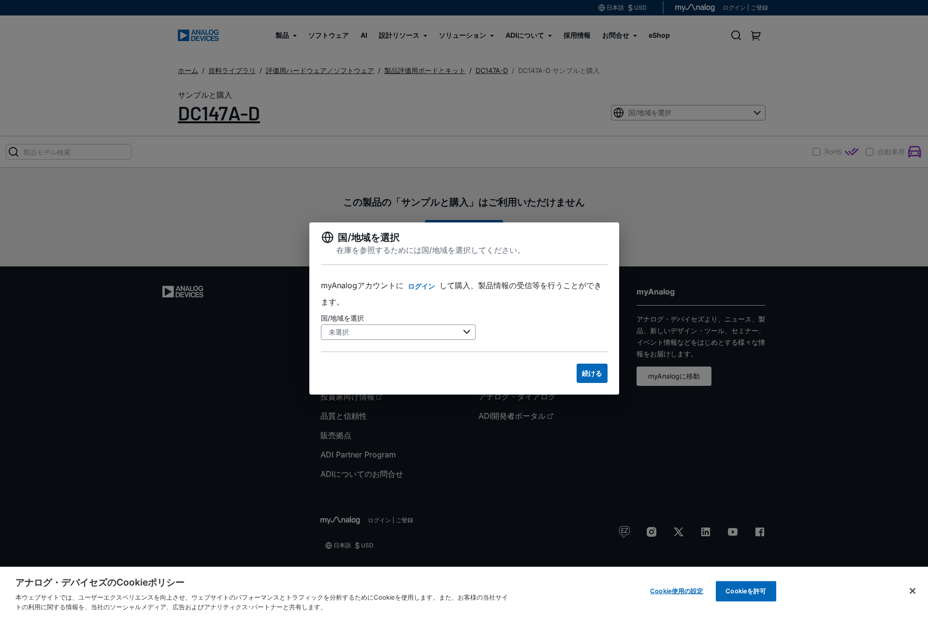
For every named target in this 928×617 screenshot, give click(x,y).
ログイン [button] (421, 286)
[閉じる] (912, 591)
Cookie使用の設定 (676, 591)
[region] (464, 592)
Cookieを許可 (745, 591)
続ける (592, 373)
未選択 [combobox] (339, 332)
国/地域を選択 (342, 318)
